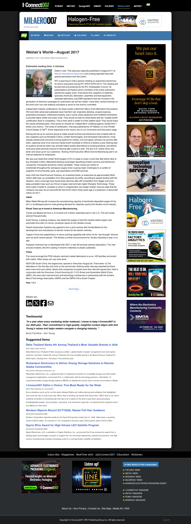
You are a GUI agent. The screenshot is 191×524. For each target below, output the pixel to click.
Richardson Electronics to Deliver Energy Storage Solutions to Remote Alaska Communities (70, 365)
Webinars (137, 454)
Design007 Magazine (135, 500)
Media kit (111, 35)
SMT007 (71, 6)
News (37, 35)
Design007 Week (133, 476)
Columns (81, 35)
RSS (127, 508)
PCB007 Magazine (133, 496)
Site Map (106, 508)
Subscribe (53, 454)
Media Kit (118, 508)
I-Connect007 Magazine (137, 490)
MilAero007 (124, 6)
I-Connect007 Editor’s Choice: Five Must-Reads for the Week (63, 385)
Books (49, 35)
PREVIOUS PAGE (31, 27)
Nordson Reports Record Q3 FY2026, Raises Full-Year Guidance (65, 410)
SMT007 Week (131, 473)
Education (123, 454)
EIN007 (97, 6)
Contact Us (94, 508)
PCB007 (59, 6)
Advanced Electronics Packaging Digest (146, 483)
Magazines (67, 454)
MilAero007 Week (133, 480)
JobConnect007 (105, 454)
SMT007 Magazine (133, 493)
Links (96, 35)
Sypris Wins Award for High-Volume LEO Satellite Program (62, 425)
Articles (65, 35)
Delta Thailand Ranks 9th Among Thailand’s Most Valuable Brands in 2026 (72, 344)
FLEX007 (109, 6)
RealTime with (84, 454)
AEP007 (138, 6)
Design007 (84, 6)
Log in (166, 519)
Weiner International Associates (69, 73)
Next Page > (74, 288)
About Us (66, 508)
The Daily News (132, 470)
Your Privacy (79, 508)
